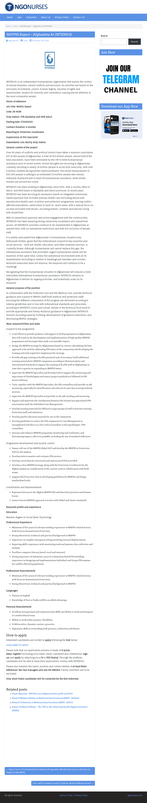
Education (31, 17)
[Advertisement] (49, 735)
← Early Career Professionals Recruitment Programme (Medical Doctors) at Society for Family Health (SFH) (48, 771)
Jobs (19, 17)
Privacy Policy (62, 17)
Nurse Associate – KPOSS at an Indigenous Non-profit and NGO (42, 693)
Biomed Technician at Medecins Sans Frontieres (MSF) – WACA (42, 702)
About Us (46, 17)
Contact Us (79, 17)
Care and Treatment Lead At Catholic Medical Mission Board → (63, 783)
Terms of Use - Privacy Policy (73, 795)
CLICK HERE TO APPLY (17, 645)
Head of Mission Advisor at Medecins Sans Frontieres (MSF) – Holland (45, 698)
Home (10, 17)
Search (104, 36)
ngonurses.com (135, 795)
